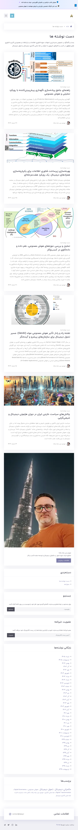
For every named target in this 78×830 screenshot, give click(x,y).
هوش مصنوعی (32, 789)
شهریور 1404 (65, 673)
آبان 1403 (66, 700)
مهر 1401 (66, 713)
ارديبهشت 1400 (64, 733)
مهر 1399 (66, 756)
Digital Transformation (63, 793)
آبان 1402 (66, 710)
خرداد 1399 (65, 766)
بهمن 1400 (65, 719)
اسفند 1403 (65, 686)
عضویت (11, 635)
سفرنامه (66, 584)
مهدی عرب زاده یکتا (37, 793)
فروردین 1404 (64, 683)
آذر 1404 (66, 666)
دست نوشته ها (65, 87)
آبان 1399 (66, 753)
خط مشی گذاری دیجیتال (63, 796)
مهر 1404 (66, 670)
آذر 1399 (66, 749)
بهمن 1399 (65, 743)
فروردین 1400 (64, 736)
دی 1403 (66, 693)
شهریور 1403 (65, 706)
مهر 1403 (66, 703)
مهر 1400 (66, 726)
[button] (12, 16)
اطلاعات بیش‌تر (63, 560)
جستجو (11, 609)
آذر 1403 (66, 696)
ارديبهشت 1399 (64, 769)
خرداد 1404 (65, 680)
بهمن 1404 (65, 663)
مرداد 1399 (65, 759)
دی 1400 (66, 723)
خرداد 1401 (65, 716)
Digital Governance (20, 790)
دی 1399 (66, 746)
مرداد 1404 (65, 676)
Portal (58, 825)
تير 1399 (66, 763)
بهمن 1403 (65, 690)
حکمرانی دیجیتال (62, 789)
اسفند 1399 (65, 739)
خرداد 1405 (65, 657)
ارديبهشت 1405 (64, 660)
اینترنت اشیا (19, 793)
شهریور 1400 (65, 729)
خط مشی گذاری (49, 793)
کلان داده (27, 793)
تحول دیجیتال (46, 789)
